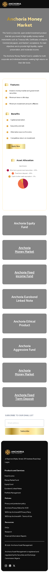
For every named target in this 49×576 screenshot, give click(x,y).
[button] (45, 4)
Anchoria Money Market (24, 249)
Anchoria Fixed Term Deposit (24, 397)
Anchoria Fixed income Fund (24, 274)
